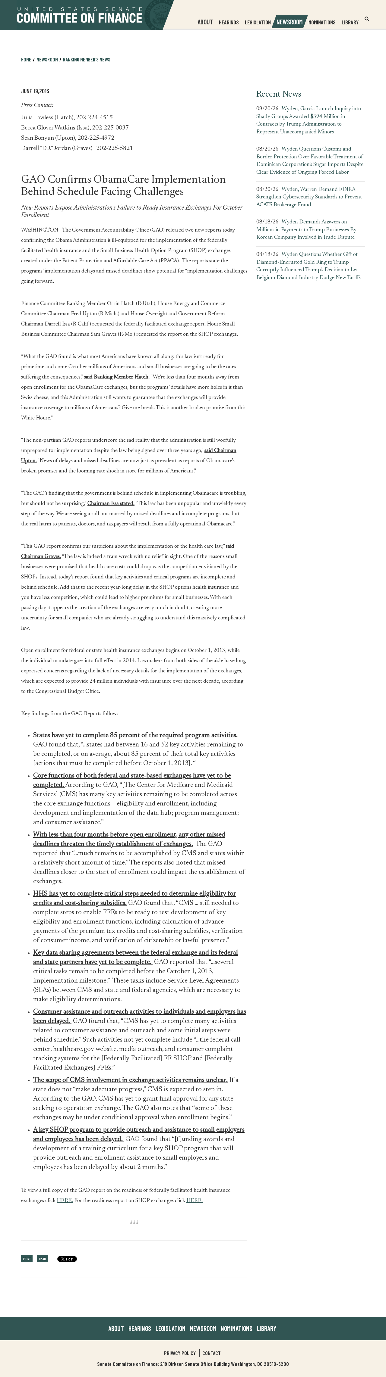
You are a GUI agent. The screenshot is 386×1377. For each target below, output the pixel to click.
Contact (211, 1353)
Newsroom (203, 1328)
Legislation (258, 22)
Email (42, 1259)
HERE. (65, 1201)
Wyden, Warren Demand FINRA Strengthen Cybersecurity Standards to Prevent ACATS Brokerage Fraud (309, 197)
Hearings (229, 22)
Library (350, 22)
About (116, 1328)
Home (26, 59)
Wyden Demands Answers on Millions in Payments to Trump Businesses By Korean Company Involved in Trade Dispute (306, 230)
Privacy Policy (180, 1353)
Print (27, 1259)
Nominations (322, 22)
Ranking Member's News (86, 59)
